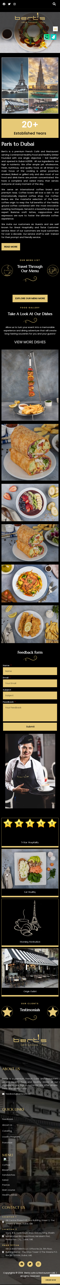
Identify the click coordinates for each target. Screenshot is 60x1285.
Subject (7, 689)
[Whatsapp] (6, 1159)
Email (6, 677)
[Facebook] (4, 4)
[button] (54, 4)
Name (6, 665)
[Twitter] (9, 4)
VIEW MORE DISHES (30, 342)
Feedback (8, 701)
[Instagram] (14, 4)
